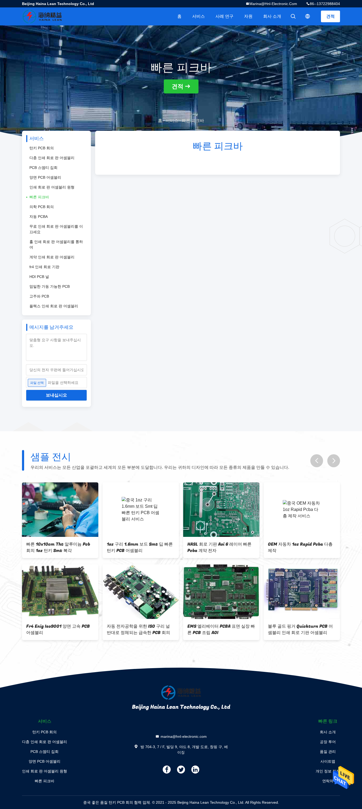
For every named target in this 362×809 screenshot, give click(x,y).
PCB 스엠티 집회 (43, 167)
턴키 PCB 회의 (41, 148)
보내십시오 (56, 395)
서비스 (198, 16)
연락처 (327, 781)
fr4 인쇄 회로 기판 (44, 267)
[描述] (308, 16)
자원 (248, 16)
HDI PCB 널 (39, 277)
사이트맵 (327, 761)
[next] (333, 460)
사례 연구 (224, 16)
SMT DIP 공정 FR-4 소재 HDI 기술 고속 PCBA (139, 547)
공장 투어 (328, 742)
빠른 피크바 (39, 197)
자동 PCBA (38, 216)
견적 (330, 16)
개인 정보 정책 (328, 771)
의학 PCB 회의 (41, 207)
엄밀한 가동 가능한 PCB (49, 286)
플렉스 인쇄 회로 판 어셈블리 (53, 306)
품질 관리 (328, 751)
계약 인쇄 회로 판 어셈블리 (51, 257)
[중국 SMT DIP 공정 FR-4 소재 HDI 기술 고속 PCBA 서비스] (141, 509)
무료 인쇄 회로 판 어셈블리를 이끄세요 (56, 229)
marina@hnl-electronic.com (273, 4)
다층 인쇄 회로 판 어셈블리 (51, 158)
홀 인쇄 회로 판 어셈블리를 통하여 (56, 244)
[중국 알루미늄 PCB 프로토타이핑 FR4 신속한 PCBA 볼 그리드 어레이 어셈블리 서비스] (60, 509)
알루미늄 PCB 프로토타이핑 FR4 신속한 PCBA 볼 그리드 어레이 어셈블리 (60, 547)
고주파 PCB (39, 296)
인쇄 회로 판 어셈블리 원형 (51, 187)
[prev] (316, 460)
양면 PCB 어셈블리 (45, 177)
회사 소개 (272, 16)
